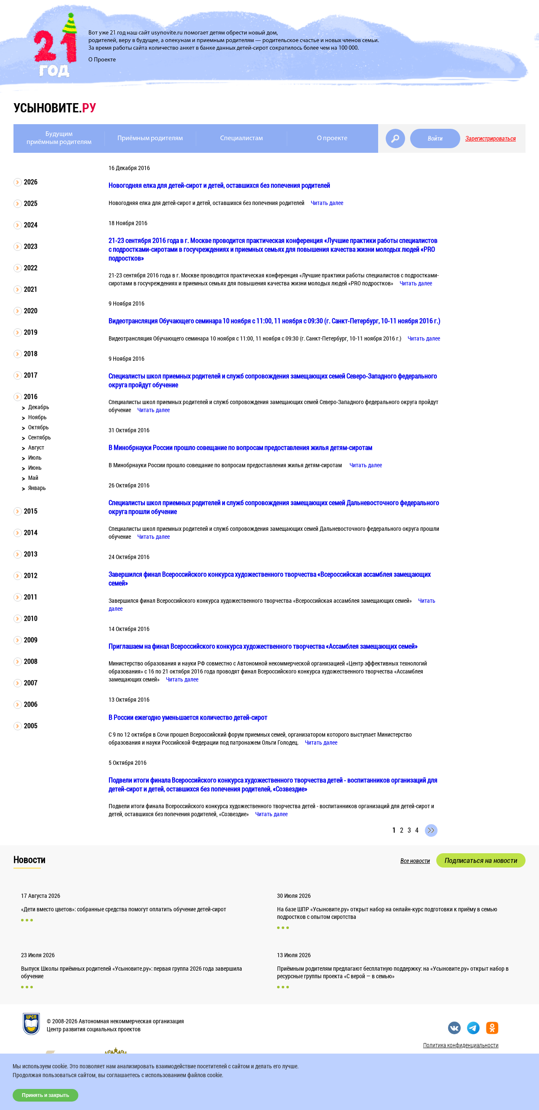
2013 (30, 553)
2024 (30, 224)
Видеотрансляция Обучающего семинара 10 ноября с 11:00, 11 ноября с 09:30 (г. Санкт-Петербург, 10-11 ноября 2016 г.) (274, 320)
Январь (37, 488)
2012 (30, 575)
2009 (30, 639)
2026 (30, 181)
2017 (30, 374)
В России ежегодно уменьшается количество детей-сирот (188, 717)
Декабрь (38, 407)
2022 (30, 267)
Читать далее (327, 203)
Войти (435, 138)
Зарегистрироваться (490, 138)
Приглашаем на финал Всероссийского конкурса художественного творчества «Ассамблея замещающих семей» (263, 646)
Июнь (35, 467)
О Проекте (102, 60)
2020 (30, 310)
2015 (30, 510)
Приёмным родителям (150, 138)
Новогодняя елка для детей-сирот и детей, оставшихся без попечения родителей (219, 185)
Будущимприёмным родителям (59, 138)
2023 (30, 246)
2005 (30, 725)
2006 (30, 704)
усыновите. (54, 107)
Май (33, 478)
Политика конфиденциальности (461, 1045)
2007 (30, 682)
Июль (35, 457)
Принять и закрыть (45, 1095)
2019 (30, 331)
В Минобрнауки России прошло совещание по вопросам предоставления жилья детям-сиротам (240, 447)
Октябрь (38, 427)
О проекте (332, 138)
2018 (30, 353)
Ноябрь (37, 417)
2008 (30, 661)
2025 (30, 203)
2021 (30, 289)
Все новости (415, 860)
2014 (30, 532)
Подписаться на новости (481, 860)
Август (36, 447)
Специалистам (241, 138)
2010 (30, 618)
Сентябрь (39, 437)
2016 (30, 396)
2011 (30, 596)
